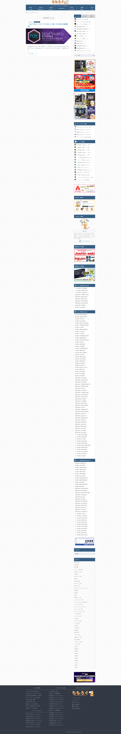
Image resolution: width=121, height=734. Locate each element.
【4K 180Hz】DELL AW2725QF (80, 465)
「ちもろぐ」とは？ (76, 698)
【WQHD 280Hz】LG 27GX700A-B (81, 390)
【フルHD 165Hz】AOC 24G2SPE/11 (81, 292)
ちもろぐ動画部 (76, 704)
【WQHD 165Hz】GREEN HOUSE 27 (81, 426)
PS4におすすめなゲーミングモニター (33, 726)
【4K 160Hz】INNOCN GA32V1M (80, 337)
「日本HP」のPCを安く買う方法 (83, 175)
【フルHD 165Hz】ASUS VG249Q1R (81, 526)
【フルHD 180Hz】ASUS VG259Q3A (81, 443)
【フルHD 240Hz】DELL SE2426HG (81, 518)
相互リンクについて (76, 702)
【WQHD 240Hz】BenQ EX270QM (80, 403)
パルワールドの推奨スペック (82, 38)
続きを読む (31, 53)
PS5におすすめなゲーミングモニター (33, 714)
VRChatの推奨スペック (81, 41)
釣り (76, 662)
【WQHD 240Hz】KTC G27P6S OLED (81, 396)
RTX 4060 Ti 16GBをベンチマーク (56, 703)
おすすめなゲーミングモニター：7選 (33, 693)
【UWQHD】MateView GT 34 (80, 365)
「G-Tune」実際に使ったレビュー (83, 165)
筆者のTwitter (76, 706)
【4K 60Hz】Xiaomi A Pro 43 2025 (81, 367)
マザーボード (77, 620)
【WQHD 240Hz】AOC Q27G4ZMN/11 (81, 394)
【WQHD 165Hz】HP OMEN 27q (80, 305)
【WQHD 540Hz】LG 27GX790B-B (81, 378)
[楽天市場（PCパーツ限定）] (84, 259)
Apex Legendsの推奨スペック (82, 26)
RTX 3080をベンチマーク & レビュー (56, 714)
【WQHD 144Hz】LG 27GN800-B (80, 430)
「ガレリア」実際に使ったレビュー (84, 160)
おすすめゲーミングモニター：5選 (83, 127)
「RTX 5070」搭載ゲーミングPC (83, 147)
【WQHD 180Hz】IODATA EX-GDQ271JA (81, 405)
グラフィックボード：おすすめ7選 (33, 697)
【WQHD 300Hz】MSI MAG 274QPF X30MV (82, 492)
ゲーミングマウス (78, 609)
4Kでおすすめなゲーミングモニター (33, 716)
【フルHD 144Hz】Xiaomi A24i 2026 (81, 451)
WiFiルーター (77, 597)
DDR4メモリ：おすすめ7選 (31, 708)
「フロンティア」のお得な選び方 (83, 179)
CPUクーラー (77, 576)
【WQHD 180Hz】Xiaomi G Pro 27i (81, 415)
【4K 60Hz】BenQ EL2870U (80, 482)
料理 (76, 651)
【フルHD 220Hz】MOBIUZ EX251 (81, 520)
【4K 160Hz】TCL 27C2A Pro (80, 331)
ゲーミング (77, 16)
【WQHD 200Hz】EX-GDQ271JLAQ (80, 494)
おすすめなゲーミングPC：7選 (83, 172)
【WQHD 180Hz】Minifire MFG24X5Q (81, 417)
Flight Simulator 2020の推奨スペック (84, 29)
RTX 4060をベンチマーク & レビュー (56, 708)
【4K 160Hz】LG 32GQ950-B (80, 346)
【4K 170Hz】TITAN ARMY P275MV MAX (82, 325)
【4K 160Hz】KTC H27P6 (79, 342)
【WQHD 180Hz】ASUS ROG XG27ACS (81, 303)
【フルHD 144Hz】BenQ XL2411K (80, 453)
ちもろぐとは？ (92, 8)
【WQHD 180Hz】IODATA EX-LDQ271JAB (81, 411)
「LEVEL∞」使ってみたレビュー (83, 167)
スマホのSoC (77, 613)
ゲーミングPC (79, 569)
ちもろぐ (73, 732)
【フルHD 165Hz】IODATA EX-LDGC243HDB (82, 445)
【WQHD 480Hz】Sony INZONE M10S (81, 380)
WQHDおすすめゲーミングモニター (83, 132)
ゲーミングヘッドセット (79, 606)
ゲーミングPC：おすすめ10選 (32, 691)
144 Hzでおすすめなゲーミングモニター (34, 722)
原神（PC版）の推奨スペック (82, 33)
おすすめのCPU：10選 (30, 701)
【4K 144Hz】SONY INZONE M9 (80, 473)
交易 (76, 625)
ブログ (76, 618)
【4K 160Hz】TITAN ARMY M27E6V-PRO (82, 335)
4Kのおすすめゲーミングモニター (83, 129)
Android (76, 564)
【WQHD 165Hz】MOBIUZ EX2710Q (81, 505)
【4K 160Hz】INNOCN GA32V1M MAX (81, 329)
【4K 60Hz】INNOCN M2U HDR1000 (81, 480)
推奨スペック (78, 571)
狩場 (76, 653)
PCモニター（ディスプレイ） (80, 588)
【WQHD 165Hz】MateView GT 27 (81, 507)
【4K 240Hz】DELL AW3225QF (80, 321)
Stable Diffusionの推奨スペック (82, 48)
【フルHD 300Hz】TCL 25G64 (80, 439)
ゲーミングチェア (78, 604)
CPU (76, 574)
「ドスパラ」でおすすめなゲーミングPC (85, 177)
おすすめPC (84, 16)
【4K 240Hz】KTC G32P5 (79, 318)
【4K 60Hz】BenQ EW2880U (80, 373)
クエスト (77, 644)
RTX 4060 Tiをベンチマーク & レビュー (57, 706)
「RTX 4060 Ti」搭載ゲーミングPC (83, 152)
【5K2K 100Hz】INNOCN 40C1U (80, 463)
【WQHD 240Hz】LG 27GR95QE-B (81, 401)
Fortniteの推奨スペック (81, 43)
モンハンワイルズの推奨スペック (83, 24)
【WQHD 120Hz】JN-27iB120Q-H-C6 (81, 511)
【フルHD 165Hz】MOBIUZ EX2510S (81, 447)
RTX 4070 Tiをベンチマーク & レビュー (57, 699)
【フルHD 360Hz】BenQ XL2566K (81, 436)
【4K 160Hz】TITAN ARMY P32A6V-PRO (82, 340)
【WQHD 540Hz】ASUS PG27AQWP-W (81, 488)
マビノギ (76, 623)
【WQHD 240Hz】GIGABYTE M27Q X (81, 296)
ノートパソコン (78, 616)
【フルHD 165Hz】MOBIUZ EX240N (81, 524)
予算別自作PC (82, 8)
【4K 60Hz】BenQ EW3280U (80, 371)
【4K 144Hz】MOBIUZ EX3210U (80, 356)
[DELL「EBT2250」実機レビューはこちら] (84, 118)
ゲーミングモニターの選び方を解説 (84, 137)
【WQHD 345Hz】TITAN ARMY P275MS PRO (82, 384)
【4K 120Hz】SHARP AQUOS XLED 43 (81, 478)
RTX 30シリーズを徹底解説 (54, 710)
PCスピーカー (77, 583)
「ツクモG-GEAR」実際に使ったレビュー (85, 157)
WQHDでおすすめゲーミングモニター (33, 718)
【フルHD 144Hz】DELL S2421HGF (81, 522)
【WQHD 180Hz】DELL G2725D (80, 499)
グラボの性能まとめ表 (53, 691)
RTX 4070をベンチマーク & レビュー (56, 701)
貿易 (76, 658)
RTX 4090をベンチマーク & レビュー (56, 695)
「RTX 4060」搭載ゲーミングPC (83, 155)
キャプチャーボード (78, 599)
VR (75, 595)
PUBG (76, 590)
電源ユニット (78, 637)
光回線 (76, 630)
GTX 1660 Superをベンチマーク (55, 722)
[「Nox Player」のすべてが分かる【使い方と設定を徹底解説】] (48, 43)
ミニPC (76, 627)
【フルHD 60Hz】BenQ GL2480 (80, 530)
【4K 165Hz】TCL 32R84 (79, 327)
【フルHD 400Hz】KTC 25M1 (80, 513)
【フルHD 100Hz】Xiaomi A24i (80, 455)
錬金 (76, 665)
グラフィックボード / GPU (80, 602)
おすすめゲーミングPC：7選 (82, 19)
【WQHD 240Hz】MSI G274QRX (80, 399)
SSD (76, 592)
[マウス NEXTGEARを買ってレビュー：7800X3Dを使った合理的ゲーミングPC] (84, 99)
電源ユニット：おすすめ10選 (31, 703)
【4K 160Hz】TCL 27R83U (79, 333)
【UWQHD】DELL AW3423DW (80, 363)
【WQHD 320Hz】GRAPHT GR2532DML (81, 386)
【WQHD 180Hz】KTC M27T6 (80, 497)
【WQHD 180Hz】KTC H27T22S (80, 413)
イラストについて (75, 700)
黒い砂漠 (77, 639)
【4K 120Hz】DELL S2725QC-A (80, 475)
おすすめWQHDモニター (41, 8)
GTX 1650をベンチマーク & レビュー (56, 724)
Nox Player (77, 581)
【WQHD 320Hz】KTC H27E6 (80, 388)
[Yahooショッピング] (84, 252)
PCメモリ (77, 634)
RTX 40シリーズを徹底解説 (54, 693)
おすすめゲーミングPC (71, 8)
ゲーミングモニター (79, 611)
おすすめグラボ (61, 8)
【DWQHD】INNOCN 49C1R (79, 486)
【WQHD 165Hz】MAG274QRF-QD (80, 422)
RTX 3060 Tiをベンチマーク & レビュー (57, 718)
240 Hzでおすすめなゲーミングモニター (34, 720)
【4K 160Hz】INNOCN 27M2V (80, 344)
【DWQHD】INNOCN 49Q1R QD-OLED (81, 484)
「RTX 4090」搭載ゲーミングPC (83, 150)
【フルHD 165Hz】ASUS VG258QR (81, 528)
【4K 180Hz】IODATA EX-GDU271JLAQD (81, 323)
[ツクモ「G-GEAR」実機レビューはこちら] (84, 72)
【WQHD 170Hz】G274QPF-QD (80, 420)
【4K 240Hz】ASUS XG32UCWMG (81, 314)
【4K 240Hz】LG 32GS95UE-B (80, 307)
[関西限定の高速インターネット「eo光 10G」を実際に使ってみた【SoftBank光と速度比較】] (84, 275)
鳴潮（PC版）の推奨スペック (82, 31)
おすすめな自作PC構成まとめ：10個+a (33, 695)
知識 (76, 655)
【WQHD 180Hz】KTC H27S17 (80, 407)
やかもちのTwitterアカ (85, 240)
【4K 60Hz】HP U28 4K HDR (80, 375)
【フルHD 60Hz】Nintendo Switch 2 (81, 534)
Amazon (76, 562)
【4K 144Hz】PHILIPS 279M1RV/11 (81, 352)
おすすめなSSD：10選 (30, 699)
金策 (76, 660)
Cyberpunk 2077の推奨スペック (83, 45)
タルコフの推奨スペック (81, 36)
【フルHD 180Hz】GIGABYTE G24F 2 (81, 290)
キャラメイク (78, 641)
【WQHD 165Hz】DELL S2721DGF (80, 428)
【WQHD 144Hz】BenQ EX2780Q (80, 432)
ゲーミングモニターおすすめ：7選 (83, 21)
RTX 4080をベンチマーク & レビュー (56, 697)
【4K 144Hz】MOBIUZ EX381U (80, 471)
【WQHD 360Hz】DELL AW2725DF (81, 382)
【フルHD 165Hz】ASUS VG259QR (81, 449)
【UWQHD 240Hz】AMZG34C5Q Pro (81, 490)
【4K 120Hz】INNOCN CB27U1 (80, 361)
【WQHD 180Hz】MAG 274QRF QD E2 (81, 501)
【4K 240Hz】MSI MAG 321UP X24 (81, 316)
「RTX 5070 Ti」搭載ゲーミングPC (83, 145)
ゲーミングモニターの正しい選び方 (33, 724)
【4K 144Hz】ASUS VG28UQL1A (80, 359)
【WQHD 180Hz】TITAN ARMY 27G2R (81, 409)
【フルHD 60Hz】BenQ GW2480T (81, 532)
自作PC (91, 16)
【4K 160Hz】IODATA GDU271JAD (80, 467)
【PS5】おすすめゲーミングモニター (84, 50)
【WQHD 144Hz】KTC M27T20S (80, 509)
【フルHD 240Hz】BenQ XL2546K (81, 441)
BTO (76, 567)
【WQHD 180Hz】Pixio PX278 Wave (81, 503)
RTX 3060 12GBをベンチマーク (55, 720)
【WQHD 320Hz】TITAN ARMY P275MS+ (82, 294)
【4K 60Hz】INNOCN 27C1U (80, 369)
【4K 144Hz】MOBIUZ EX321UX (80, 469)
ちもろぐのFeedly (76, 708)
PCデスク (76, 585)
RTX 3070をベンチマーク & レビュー (56, 716)
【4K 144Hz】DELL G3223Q (79, 354)
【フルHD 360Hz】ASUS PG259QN (81, 434)
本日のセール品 (30, 8)
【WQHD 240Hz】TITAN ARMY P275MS (81, 392)
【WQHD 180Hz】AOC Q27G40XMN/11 (81, 301)
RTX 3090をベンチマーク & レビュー (56, 712)
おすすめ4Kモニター (51, 8)
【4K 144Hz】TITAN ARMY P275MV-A (81, 348)
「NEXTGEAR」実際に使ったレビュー (84, 162)
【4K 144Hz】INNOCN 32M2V (80, 350)
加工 (76, 646)
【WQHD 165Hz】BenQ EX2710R (80, 424)
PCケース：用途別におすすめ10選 (33, 706)
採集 (76, 648)
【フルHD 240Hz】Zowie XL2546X (81, 515)
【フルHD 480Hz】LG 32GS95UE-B (81, 288)
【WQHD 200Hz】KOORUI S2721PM (81, 298)
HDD (75, 578)
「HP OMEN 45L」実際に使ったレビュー (84, 170)
